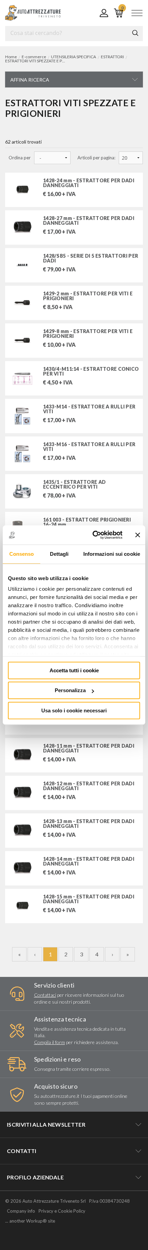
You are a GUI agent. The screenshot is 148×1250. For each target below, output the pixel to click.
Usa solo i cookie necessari (74, 710)
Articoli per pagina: (96, 158)
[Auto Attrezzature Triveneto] (33, 13)
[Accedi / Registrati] (102, 13)
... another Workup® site (30, 1221)
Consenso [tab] (21, 554)
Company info (21, 1211)
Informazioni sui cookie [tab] (111, 554)
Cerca (135, 33)
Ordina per (20, 158)
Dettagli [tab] (59, 554)
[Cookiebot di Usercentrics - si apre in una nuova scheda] (93, 534)
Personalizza (70, 690)
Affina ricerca (29, 80)
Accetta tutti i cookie (74, 670)
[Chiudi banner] (137, 534)
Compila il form (49, 1042)
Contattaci (45, 995)
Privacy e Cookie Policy (62, 1211)
